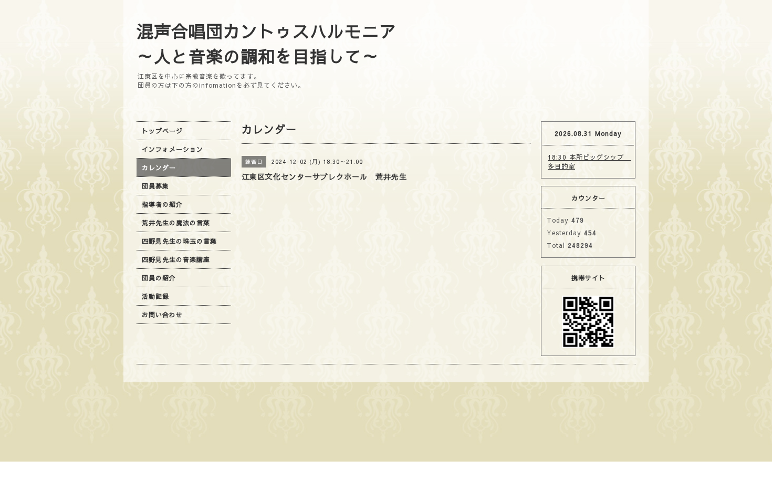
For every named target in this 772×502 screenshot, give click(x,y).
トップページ (162, 131)
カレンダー (159, 167)
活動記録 (155, 296)
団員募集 (155, 186)
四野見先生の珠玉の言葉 (179, 241)
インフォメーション (172, 149)
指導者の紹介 (162, 204)
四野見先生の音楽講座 (176, 259)
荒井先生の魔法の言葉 (176, 222)
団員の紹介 (159, 278)
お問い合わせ (162, 314)
